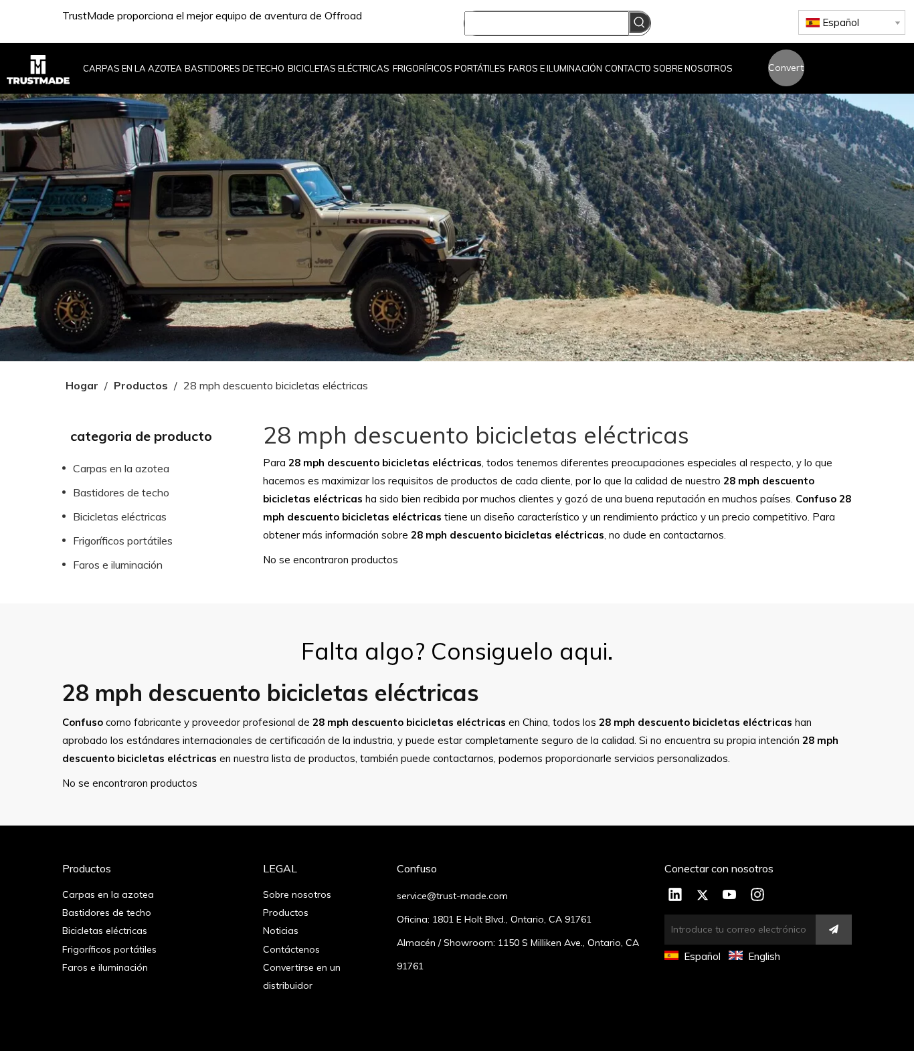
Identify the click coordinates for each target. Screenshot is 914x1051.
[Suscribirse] (834, 930)
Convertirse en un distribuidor (786, 74)
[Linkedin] (675, 895)
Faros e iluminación (118, 564)
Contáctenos (291, 949)
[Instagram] (757, 895)
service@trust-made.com (452, 896)
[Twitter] (702, 895)
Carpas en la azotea (121, 468)
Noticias (280, 931)
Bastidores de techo (121, 492)
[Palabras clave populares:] (639, 22)
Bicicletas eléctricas (120, 516)
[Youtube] (730, 895)
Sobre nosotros (297, 894)
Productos (285, 912)
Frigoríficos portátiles (123, 540)
